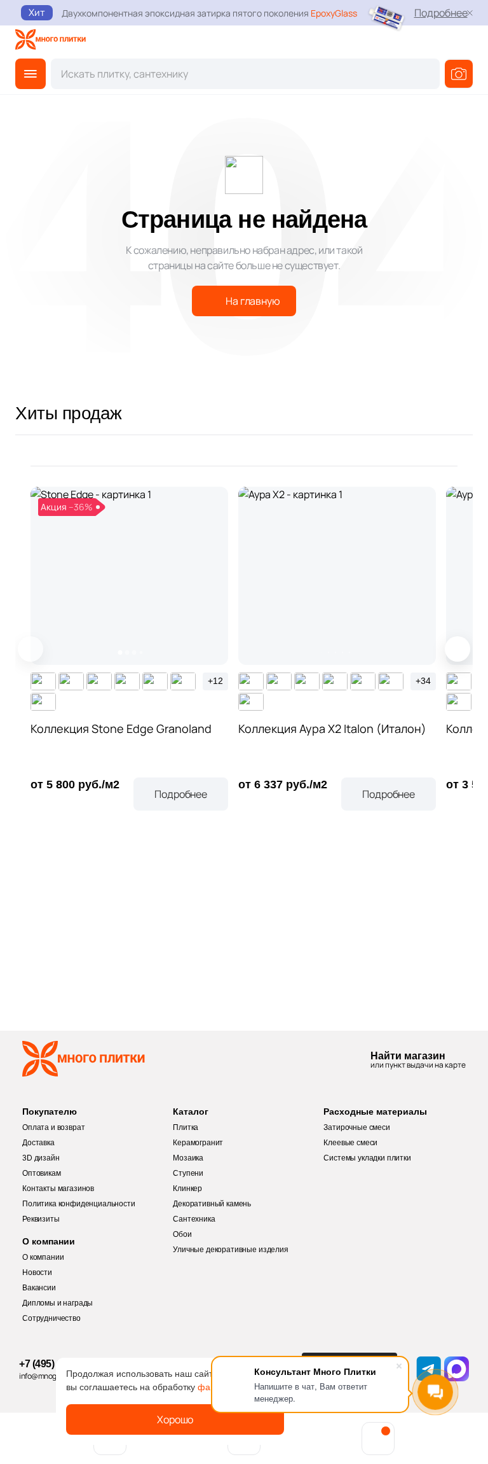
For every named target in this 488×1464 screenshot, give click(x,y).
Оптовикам (41, 1173)
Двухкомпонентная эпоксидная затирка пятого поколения (209, 13)
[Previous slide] (30, 649)
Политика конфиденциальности (78, 1203)
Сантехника (194, 1219)
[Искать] (459, 74)
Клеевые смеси (350, 1142)
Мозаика (188, 1158)
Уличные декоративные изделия (230, 1249)
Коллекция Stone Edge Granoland (121, 728)
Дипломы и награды (57, 1303)
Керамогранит (198, 1142)
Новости (37, 1272)
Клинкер (187, 1188)
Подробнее (441, 13)
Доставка (38, 1142)
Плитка (185, 1127)
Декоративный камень (212, 1203)
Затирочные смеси (356, 1127)
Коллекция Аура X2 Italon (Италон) (332, 728)
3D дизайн (41, 1158)
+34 (423, 681)
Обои (182, 1234)
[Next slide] (457, 649)
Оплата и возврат (53, 1127)
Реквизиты (41, 1219)
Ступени (188, 1173)
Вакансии (39, 1287)
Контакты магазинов (58, 1188)
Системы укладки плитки (366, 1158)
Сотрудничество (51, 1318)
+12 (215, 681)
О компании (43, 1257)
